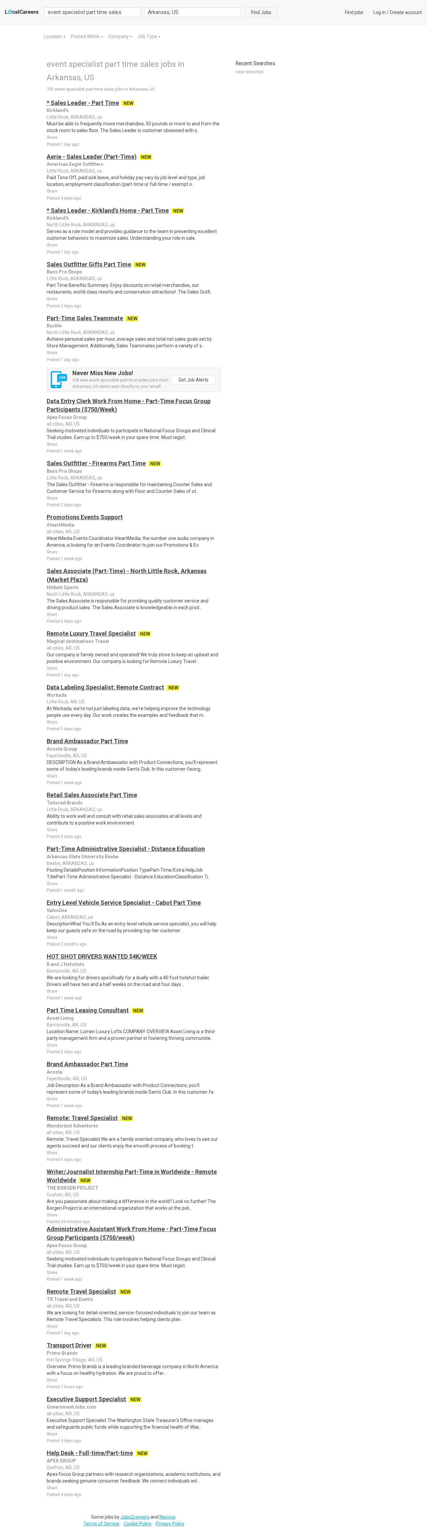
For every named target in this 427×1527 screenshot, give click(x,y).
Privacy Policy (170, 1523)
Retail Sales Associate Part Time (92, 794)
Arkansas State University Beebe (82, 856)
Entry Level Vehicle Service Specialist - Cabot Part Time (124, 902)
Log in (379, 12)
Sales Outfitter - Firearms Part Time (96, 463)
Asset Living (60, 1018)
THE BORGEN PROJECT (72, 1188)
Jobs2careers (134, 1517)
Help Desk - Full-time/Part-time (90, 1452)
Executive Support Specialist (86, 1399)
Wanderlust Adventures (72, 1125)
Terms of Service (101, 1523)
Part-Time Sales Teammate (85, 318)
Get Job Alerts (193, 380)
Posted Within (86, 36)
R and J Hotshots (65, 964)
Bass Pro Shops (64, 272)
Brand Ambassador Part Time (87, 741)
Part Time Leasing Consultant (88, 1010)
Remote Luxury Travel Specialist (91, 633)
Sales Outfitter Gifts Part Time (89, 264)
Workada (57, 695)
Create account (406, 12)
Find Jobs (261, 12)
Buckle (54, 325)
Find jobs (354, 12)
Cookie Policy (137, 1523)
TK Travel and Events (70, 1299)
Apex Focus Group (67, 417)
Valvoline (57, 910)
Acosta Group (62, 749)
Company (119, 36)
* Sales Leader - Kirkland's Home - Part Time (108, 210)
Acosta (54, 1072)
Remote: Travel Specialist (82, 1117)
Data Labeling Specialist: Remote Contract (105, 687)
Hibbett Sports (63, 587)
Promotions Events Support (85, 517)
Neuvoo (167, 1517)
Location (53, 36)
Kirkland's (58, 110)
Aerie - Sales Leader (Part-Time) (92, 156)
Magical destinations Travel (78, 641)
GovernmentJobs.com (71, 1407)
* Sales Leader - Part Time (83, 102)
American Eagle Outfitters (75, 164)
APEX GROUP (61, 1460)
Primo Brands (62, 1353)
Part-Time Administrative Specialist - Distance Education (126, 848)
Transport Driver (69, 1345)
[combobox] (192, 12)
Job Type (147, 36)
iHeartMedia (60, 525)
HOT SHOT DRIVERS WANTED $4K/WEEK (102, 956)
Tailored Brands (65, 802)
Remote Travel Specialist (81, 1291)
